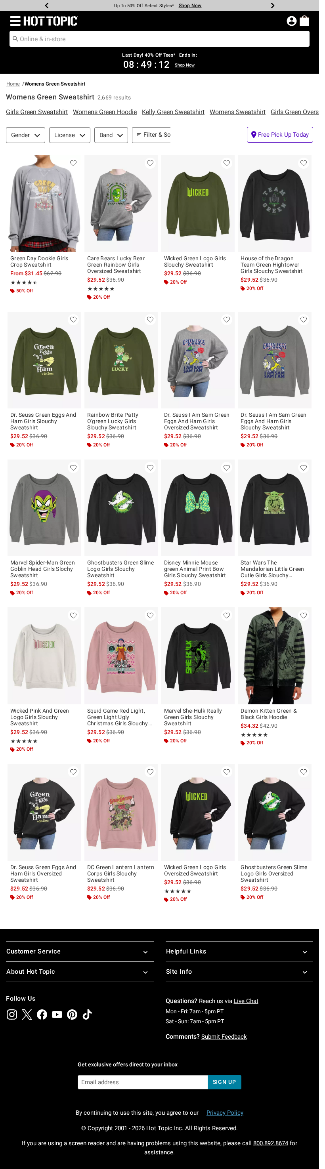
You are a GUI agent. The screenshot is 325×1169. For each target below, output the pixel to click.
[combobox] (160, 39)
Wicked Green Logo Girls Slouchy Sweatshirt (195, 261)
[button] (13, 21)
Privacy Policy (224, 1112)
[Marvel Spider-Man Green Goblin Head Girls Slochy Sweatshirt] (44, 508)
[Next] (273, 5)
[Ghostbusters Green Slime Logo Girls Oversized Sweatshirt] (275, 812)
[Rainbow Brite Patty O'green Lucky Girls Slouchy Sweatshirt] (121, 360)
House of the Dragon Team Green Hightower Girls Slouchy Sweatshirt (272, 264)
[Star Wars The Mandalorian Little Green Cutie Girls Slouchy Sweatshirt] (275, 508)
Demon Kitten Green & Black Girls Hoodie (269, 714)
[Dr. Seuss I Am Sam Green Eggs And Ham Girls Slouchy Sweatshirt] (275, 360)
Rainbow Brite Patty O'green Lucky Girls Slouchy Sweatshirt (113, 421)
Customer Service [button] (33, 951)
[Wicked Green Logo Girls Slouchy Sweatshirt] (198, 203)
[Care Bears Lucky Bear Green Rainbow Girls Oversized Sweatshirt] (121, 203)
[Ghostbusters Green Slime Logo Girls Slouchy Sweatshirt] (121, 508)
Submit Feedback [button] (224, 1036)
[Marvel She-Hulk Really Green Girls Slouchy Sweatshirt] (198, 655)
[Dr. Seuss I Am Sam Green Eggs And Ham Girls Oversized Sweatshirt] (198, 360)
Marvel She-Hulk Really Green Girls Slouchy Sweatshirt (193, 717)
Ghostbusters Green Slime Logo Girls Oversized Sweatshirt (274, 873)
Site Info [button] (179, 971)
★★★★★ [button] (22, 282)
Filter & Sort (159, 134)
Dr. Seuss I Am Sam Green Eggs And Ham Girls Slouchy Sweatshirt (273, 421)
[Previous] (47, 5)
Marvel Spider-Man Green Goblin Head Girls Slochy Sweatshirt (42, 568)
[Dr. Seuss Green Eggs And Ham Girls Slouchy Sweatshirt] (44, 360)
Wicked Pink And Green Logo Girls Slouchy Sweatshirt (39, 717)
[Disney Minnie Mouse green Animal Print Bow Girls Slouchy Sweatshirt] (198, 508)
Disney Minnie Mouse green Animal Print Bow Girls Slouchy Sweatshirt (195, 568)
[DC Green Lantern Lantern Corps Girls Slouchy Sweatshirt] (121, 812)
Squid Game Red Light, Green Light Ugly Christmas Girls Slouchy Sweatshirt (117, 717)
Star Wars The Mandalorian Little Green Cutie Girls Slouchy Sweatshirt (272, 568)
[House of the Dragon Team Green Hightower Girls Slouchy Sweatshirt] (275, 203)
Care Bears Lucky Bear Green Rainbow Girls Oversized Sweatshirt (116, 264)
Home (13, 84)
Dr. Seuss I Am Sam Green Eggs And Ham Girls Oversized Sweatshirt (197, 421)
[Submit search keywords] (15, 38)
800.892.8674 (270, 1143)
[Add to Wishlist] (73, 163)
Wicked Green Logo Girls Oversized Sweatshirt (195, 870)
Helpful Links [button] (186, 951)
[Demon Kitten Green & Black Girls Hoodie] (275, 655)
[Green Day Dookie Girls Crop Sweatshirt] (44, 203)
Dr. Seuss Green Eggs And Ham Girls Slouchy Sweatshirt (43, 421)
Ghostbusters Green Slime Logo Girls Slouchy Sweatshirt (120, 568)
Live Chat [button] (246, 1001)
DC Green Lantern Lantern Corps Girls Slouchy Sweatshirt (120, 873)
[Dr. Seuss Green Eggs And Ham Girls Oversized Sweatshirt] (44, 812)
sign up (224, 1082)
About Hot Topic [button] (30, 971)
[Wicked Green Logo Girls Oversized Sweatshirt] (198, 812)
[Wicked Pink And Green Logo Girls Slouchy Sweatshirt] (44, 655)
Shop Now (190, 5)
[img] (12, 1014)
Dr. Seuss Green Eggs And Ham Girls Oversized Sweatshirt (43, 873)
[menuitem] (304, 20)
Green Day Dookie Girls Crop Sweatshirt (39, 261)
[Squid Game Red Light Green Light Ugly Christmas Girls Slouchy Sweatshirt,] (121, 655)
